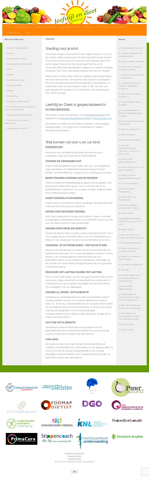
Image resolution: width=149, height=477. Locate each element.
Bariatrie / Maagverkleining (17, 48)
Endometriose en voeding (17, 59)
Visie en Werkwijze (22, 27)
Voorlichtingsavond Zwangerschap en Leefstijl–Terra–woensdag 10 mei (129, 297)
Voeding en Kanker (14, 85)
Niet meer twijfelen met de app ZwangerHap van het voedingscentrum (130, 278)
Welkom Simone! (127, 229)
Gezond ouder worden (16, 80)
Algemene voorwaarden (74, 453)
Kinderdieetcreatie (95, 115)
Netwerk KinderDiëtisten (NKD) (76, 118)
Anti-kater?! (125, 270)
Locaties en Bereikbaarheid (44, 27)
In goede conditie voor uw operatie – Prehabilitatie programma (130, 86)
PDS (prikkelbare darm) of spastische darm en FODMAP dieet (20, 108)
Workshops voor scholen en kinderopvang (17, 121)
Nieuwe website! (127, 330)
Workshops (89, 27)
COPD (9, 69)
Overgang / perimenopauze (18, 101)
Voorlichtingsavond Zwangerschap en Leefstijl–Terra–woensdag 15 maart (129, 316)
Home (8, 27)
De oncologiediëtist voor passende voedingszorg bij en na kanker (130, 113)
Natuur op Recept (128, 135)
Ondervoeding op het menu (132, 48)
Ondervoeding (12, 96)
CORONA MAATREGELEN (131, 243)
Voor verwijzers (119, 27)
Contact (27, 33)
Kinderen (10, 91)
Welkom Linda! (127, 213)
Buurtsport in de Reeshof (130, 140)
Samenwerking (103, 27)
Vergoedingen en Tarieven (70, 27)
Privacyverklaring (74, 456)
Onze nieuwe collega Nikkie (132, 265)
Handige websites (13, 33)
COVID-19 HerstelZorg (129, 183)
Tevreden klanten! (128, 324)
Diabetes (10, 75)
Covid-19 (10, 53)
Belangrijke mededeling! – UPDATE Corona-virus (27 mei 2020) (130, 221)
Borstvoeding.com (103, 118)
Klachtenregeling (74, 459)
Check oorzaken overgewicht (132, 61)
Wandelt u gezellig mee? (130, 129)
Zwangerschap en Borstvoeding (19, 64)
